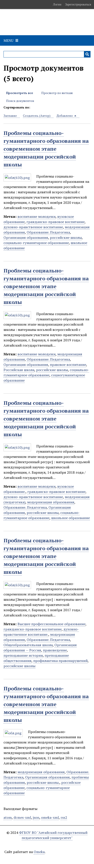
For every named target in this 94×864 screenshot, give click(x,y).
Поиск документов (20, 101)
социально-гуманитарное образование (36, 242)
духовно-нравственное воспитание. (41, 632)
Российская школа (18, 369)
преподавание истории (23, 655)
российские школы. (43, 782)
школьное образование (70, 517)
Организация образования (25, 237)
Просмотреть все (19, 93)
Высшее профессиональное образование (51, 623)
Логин (57, 4)
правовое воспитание (68, 364)
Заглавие (10, 115)
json (36, 817)
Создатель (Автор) (36, 115)
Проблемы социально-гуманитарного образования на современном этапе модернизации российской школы (46, 148)
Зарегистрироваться (78, 4)
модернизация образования (50, 502)
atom (7, 817)
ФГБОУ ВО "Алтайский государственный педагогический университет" (53, 835)
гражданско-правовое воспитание (55, 221)
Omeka (39, 851)
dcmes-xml (22, 817)
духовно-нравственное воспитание (33, 227)
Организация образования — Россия (40, 647)
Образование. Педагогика (48, 232)
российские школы (66, 237)
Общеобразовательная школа (28, 644)
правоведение (55, 650)
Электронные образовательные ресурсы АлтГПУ (45, 22)
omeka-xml (50, 817)
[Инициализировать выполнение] (87, 54)
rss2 (64, 817)
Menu (8, 40)
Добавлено (65, 115)
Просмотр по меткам (57, 93)
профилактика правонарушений (60, 660)
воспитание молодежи (36, 216)
